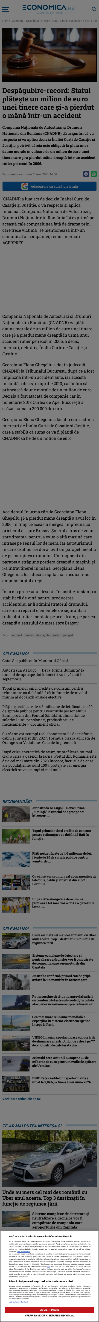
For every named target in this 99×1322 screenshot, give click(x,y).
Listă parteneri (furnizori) (19, 1302)
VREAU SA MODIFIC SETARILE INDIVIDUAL (49, 1315)
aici (48, 1266)
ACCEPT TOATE (49, 1309)
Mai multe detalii (23, 1252)
